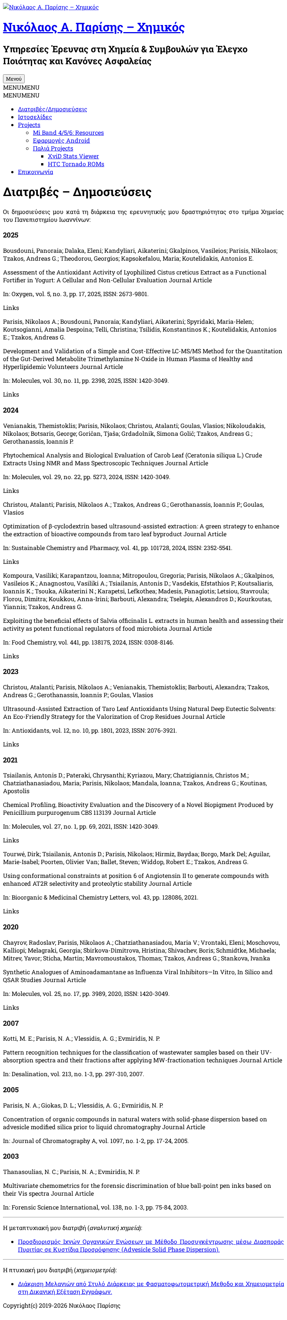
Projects (29, 124)
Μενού (14, 78)
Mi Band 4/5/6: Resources (68, 132)
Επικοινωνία (35, 172)
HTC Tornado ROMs (76, 164)
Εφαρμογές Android (61, 140)
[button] (21, 87)
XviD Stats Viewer (73, 156)
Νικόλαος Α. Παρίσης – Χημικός (94, 27)
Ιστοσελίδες (35, 117)
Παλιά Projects (53, 148)
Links (11, 307)
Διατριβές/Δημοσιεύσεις (52, 109)
